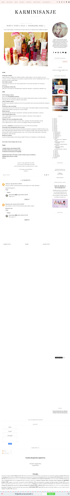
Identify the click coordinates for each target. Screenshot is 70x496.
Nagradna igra (60, 103)
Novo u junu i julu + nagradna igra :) (60, 140)
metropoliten (65, 483)
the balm (46, 487)
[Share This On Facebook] (44, 175)
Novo (16, 2)
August (56, 137)
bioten (17, 477)
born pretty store (34, 477)
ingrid (21, 482)
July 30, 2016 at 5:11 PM (22, 215)
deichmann (9, 478)
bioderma (12, 477)
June (56, 150)
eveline (57, 478)
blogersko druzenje (25, 477)
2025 (55, 120)
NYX (29, 475)
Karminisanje (35, 12)
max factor (50, 483)
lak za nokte (55, 482)
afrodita (52, 475)
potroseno (4, 487)
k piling (25, 482)
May (56, 151)
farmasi (62, 478)
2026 (55, 118)
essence (34, 478)
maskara (34, 483)
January (56, 156)
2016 (55, 130)
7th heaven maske (6, 475)
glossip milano (45, 480)
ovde (33, 132)
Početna (54, 410)
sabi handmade (24, 487)
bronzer (47, 477)
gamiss (19, 480)
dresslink (29, 478)
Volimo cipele (60, 174)
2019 (55, 127)
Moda (61, 412)
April (56, 152)
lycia (12, 483)
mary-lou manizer (27, 483)
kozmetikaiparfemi (40, 482)
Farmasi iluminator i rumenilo (60, 149)
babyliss (67, 475)
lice (61, 482)
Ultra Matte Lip (38, 475)
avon (61, 475)
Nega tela (55, 411)
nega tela (15, 485)
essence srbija (44, 478)
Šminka (22, 2)
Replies (8, 192)
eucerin (52, 478)
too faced (59, 487)
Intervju (60, 173)
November (57, 133)
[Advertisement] (60, 247)
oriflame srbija (48, 485)
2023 (55, 122)
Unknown (7, 183)
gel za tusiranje (26, 480)
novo (8, 174)
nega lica (10, 485)
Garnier (25, 475)
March (56, 154)
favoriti (7, 480)
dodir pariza (16, 478)
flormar (14, 480)
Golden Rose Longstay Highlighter (59, 147)
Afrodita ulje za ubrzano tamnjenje (59, 142)
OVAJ (8, 150)
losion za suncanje (6, 483)
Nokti (63, 411)
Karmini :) (62, 410)
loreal (66, 482)
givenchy (33, 480)
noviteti (25, 485)
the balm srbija (52, 487)
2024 (55, 121)
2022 (55, 123)
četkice (14, 488)
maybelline (57, 483)
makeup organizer (18, 483)
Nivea (33, 475)
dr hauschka (22, 478)
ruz (17, 487)
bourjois (42, 477)
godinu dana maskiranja (56, 480)
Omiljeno (10, 2)
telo (40, 487)
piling (66, 485)
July (55, 138)
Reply (6, 189)
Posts (4, 451)
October (56, 134)
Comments (6, 453)
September (57, 135)
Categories (47, 2)
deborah (3, 478)
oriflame (40, 485)
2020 (55, 126)
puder (9, 487)
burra (52, 477)
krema (47, 482)
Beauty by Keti (9, 204)
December (57, 132)
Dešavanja (36, 2)
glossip (38, 480)
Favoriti (58, 412)
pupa (14, 487)
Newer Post (7, 244)
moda (3, 485)
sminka (32, 487)
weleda (3, 488)
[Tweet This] (46, 175)
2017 (55, 129)
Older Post (46, 244)
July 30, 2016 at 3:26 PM (18, 204)
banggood (5, 477)
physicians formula (56, 485)
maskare (40, 483)
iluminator (16, 482)
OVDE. (16, 80)
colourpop (65, 477)
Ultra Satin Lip (46, 475)
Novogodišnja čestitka (60, 87)
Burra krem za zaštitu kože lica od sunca (60, 145)
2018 (55, 128)
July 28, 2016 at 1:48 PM (16, 183)
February (57, 155)
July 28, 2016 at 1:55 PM (22, 194)
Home (3, 2)
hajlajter (10, 482)
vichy (67, 487)
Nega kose (59, 411)
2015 (55, 157)
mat (45, 483)
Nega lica (66, 410)
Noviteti (65, 411)
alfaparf (57, 475)
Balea (16, 475)
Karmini (29, 2)
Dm (21, 475)
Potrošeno (55, 412)
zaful (8, 488)
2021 (55, 124)
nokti (20, 485)
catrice (59, 477)
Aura (12, 475)
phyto (62, 485)
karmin (31, 482)
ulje (63, 487)
